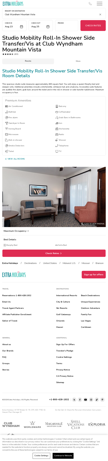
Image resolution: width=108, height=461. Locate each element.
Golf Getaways (63, 314)
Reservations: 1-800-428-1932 (16, 295)
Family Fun (86, 314)
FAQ (4, 357)
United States (50, 263)
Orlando (60, 320)
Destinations (30, 263)
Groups (5, 363)
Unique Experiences (90, 301)
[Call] (90, 3)
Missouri (86, 263)
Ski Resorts (61, 308)
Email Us (6, 301)
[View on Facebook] (80, 399)
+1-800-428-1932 (59, 399)
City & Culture (63, 301)
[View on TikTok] (96, 399)
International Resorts (66, 295)
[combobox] (51, 14)
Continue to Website (63, 455)
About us (6, 344)
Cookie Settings (41, 455)
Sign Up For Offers (65, 344)
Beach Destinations (90, 295)
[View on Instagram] (91, 399)
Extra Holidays (10, 263)
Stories (5, 369)
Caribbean (86, 327)
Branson (99, 263)
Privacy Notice (63, 369)
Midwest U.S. (69, 263)
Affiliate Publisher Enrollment (16, 314)
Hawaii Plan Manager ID (12, 412)
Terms (59, 363)
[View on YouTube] (85, 399)
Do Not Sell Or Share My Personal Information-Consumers (78, 410)
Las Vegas (86, 320)
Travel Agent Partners (13, 308)
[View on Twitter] (74, 399)
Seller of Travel (9, 320)
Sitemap (60, 382)
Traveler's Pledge (64, 350)
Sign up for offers (93, 274)
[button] (99, 3)
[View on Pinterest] (102, 399)
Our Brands (7, 350)
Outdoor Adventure (90, 308)
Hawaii (59, 327)
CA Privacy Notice (64, 376)
